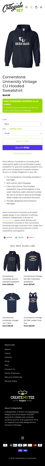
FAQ (6, 365)
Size (12, 129)
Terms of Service (12, 373)
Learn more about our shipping (17, 110)
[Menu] (41, 7)
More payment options (22, 153)
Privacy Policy (11, 381)
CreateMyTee (8, 220)
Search (8, 349)
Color (5, 119)
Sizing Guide (16, 129)
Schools (8, 357)
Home (7, 353)
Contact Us (10, 369)
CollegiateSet (20, 458)
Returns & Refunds (13, 377)
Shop (7, 361)
